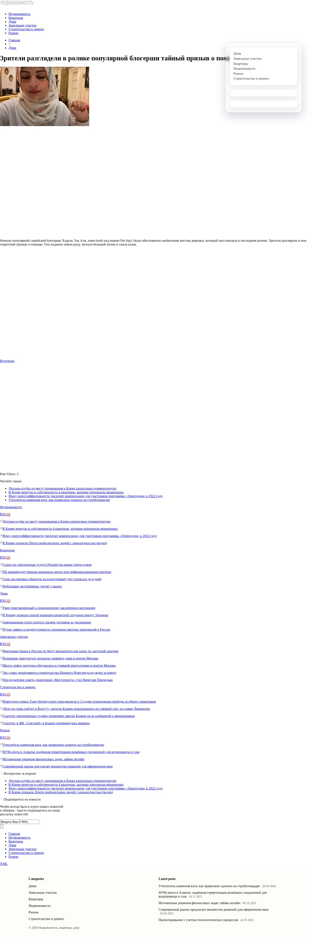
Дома (12, 21)
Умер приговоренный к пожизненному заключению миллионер (49, 608)
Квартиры (15, 17)
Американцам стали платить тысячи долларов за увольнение (47, 622)
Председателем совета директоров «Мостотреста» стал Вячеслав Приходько (58, 680)
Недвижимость (19, 14)
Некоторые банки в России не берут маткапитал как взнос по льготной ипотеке (60, 651)
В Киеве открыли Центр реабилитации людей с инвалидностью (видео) (55, 543)
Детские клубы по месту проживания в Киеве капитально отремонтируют (62, 488)
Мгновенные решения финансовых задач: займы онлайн (43, 759)
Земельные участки (22, 25)
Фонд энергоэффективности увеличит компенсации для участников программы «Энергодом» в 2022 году (85, 496)
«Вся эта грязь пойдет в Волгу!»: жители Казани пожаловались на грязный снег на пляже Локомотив (76, 708)
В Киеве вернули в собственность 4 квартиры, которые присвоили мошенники (66, 492)
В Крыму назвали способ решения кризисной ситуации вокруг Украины (55, 615)
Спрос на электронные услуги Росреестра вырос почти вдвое (47, 564)
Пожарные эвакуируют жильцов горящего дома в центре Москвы (50, 658)
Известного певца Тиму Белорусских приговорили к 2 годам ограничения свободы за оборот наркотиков (79, 701)
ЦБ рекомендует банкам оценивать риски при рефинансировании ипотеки (57, 572)
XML (4, 864)
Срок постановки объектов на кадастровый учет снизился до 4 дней (52, 579)
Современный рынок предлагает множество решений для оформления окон (58, 766)
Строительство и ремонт (26, 29)
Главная (14, 40)
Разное (13, 33)
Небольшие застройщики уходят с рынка (32, 586)
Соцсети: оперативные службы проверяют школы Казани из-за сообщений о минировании (69, 716)
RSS (3, 514)
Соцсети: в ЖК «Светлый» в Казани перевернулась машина (46, 723)
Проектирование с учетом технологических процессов (198, 920)
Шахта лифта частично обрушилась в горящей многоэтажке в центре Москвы (59, 665)
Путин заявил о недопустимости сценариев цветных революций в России (56, 629)
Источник (7, 361)
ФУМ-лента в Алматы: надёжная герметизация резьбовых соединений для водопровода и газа (71, 752)
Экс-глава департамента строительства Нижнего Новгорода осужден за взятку (60, 672)
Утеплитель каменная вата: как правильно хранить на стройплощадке (59, 500)
